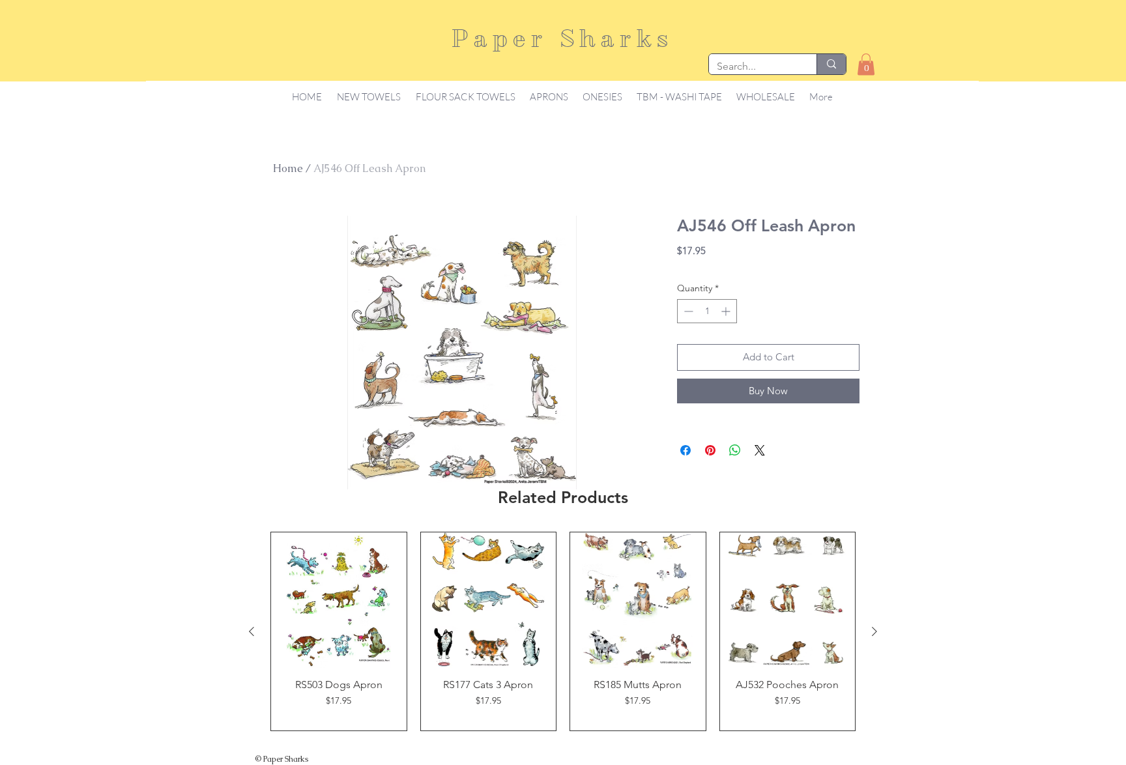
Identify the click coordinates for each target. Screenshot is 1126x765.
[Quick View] (339, 600)
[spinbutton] (707, 311)
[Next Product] (874, 631)
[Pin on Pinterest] (710, 450)
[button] (866, 64)
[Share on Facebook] (685, 450)
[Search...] (831, 64)
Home (288, 168)
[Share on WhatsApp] (735, 450)
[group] (563, 631)
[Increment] (727, 311)
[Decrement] (687, 311)
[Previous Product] (251, 631)
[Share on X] (760, 450)
